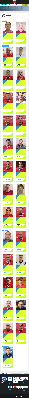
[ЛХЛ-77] (25, 4)
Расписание (21, 396)
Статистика (17, 396)
